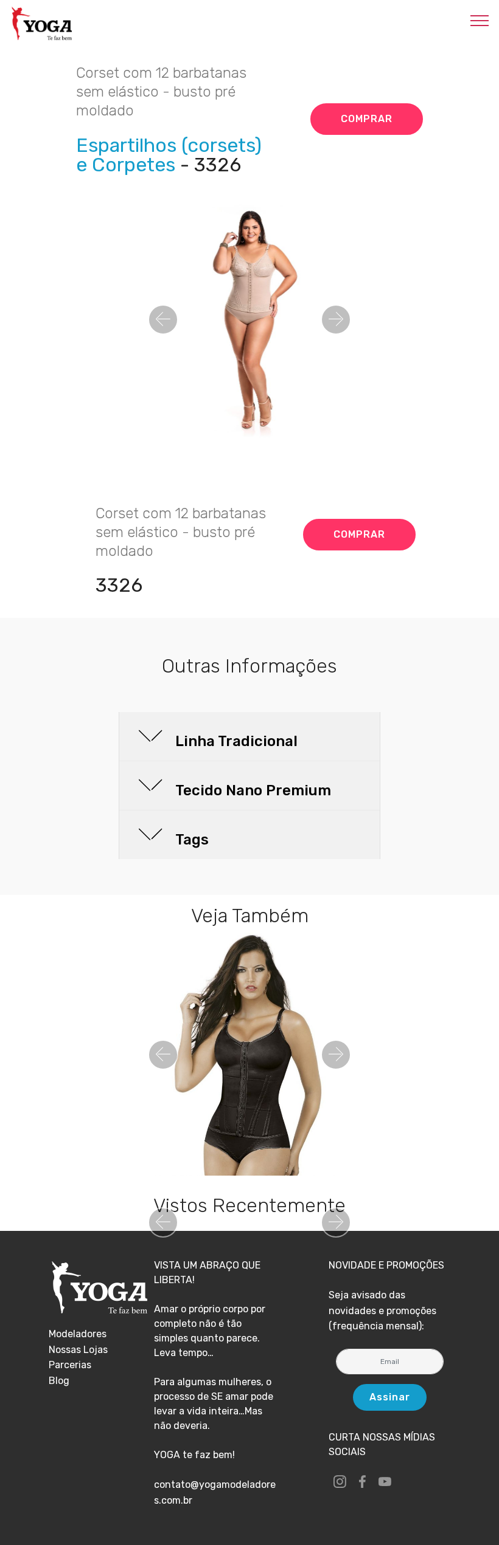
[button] (163, 319)
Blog (59, 1380)
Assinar (389, 1397)
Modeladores (77, 1334)
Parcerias (70, 1365)
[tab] (249, 737)
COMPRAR (367, 119)
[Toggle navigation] (479, 20)
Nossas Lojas (78, 1349)
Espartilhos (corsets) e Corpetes (169, 155)
